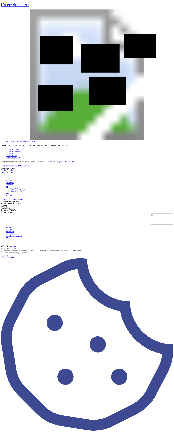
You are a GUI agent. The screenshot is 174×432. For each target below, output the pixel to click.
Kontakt (9, 195)
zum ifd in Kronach (13, 158)
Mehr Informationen (8, 257)
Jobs (7, 193)
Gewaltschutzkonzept (14, 236)
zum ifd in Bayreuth (13, 151)
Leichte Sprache (7, 170)
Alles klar (5, 255)
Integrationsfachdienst (9, 199)
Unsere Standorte (15, 4)
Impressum (10, 232)
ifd (7, 187)
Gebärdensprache (7, 172)
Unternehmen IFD (17, 191)
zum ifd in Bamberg (13, 149)
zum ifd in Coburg (12, 153)
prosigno (13, 246)
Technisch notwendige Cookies (15, 253)
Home (8, 178)
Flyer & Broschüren (17, 189)
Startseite (9, 227)
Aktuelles (9, 181)
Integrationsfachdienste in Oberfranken (20, 141)
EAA (8, 238)
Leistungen (10, 183)
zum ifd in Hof (11, 156)
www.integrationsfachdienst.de (63, 162)
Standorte (9, 185)
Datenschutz (10, 234)
